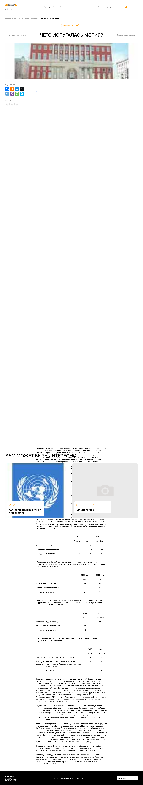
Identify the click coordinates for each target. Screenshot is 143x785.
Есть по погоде (85, 509)
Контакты (80, 778)
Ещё (84, 7)
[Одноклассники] (12, 89)
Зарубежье (14, 505)
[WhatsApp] (17, 94)
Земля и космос (66, 7)
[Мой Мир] (17, 89)
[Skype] (22, 94)
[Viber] (12, 94)
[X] (22, 89)
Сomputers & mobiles (70, 26)
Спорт (55, 7)
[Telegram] (7, 94)
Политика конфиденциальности (63, 778)
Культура (47, 7)
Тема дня (77, 7)
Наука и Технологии (85, 505)
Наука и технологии (34, 7)
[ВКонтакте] (7, 89)
